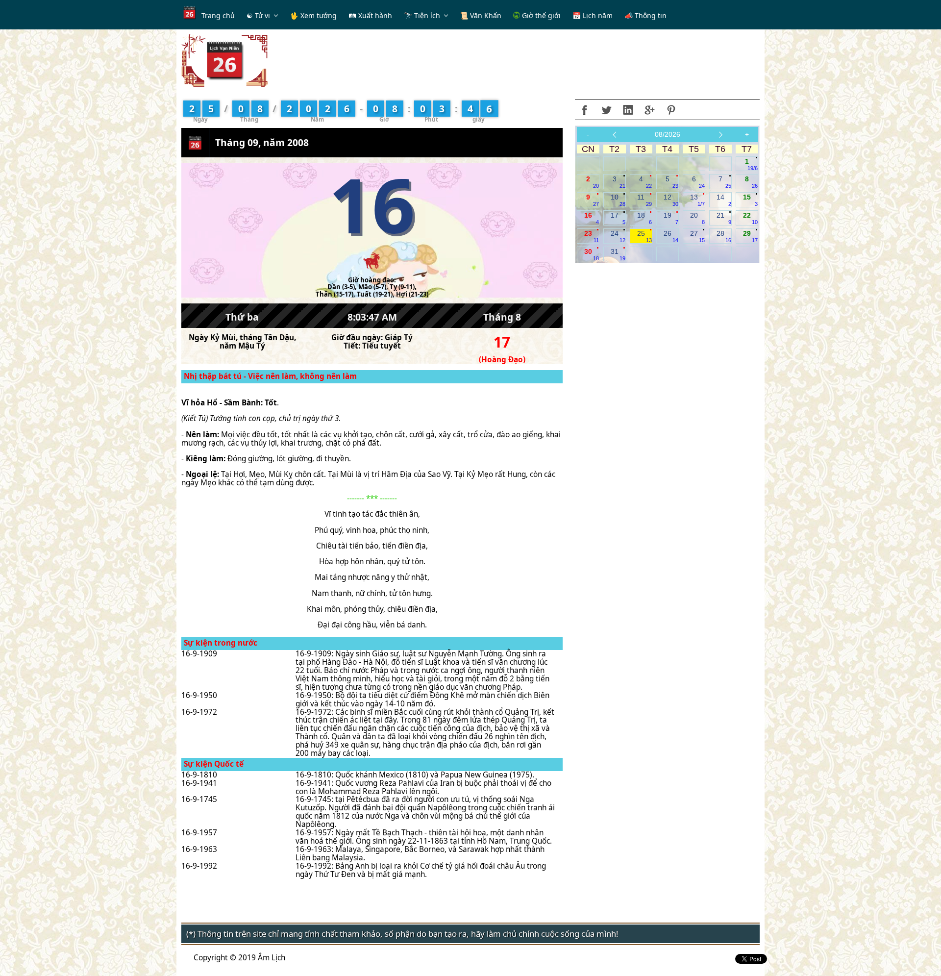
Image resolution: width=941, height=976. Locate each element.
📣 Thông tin (645, 15)
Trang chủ (218, 15)
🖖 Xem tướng (313, 15)
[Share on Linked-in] (628, 110)
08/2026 (667, 134)
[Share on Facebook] (584, 110)
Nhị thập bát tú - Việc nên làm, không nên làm (270, 376)
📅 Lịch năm (592, 15)
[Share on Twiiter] (606, 110)
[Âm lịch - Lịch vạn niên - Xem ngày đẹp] (224, 60)
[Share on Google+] (649, 110)
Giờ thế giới (540, 15)
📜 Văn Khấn (480, 15)
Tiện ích (427, 15)
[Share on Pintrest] (671, 110)
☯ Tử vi (258, 15)
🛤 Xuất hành (370, 15)
